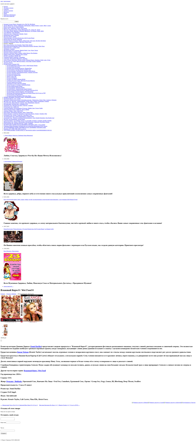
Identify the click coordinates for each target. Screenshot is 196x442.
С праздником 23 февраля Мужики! (13, 161)
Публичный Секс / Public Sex (11, 107)
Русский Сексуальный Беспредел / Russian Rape (19, 68)
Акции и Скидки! (8, 10)
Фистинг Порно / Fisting (10, 36)
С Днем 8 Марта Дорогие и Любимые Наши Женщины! (18, 135)
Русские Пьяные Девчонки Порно (15, 87)
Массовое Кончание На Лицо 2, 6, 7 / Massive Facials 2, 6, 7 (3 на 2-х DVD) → (59, 405)
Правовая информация (10, 14)
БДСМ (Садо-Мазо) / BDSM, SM (12, 56)
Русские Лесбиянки (12, 78)
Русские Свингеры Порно (13, 73)
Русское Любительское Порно (14, 86)
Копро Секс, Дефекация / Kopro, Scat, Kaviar (15, 28)
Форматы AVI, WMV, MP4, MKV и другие (15, 129)
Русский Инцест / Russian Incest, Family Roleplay (19, 89)
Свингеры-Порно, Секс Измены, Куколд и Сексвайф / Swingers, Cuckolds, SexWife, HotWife (27, 120)
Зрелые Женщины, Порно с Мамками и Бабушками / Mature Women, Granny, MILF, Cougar (27, 25)
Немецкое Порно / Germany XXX (12, 51)
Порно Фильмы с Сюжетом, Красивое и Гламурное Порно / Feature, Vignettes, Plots (25, 113)
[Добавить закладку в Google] (156, 402)
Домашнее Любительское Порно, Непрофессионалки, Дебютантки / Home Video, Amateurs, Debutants (30, 100)
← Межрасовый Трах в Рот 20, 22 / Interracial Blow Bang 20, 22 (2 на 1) (19, 405)
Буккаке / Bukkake (11, 294)
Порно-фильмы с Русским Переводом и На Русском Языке (19, 38)
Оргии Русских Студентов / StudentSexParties (18, 84)
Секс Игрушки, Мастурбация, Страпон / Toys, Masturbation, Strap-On (21, 102)
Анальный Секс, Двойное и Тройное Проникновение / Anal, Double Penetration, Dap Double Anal (29, 118)
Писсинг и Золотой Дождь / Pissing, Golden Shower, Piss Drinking (20, 53)
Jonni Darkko (36, 346)
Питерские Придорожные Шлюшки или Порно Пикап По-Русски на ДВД (26, 93)
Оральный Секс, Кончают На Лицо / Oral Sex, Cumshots (18, 105)
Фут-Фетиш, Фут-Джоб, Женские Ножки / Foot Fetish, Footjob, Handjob (22, 61)
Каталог (6, 6)
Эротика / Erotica (8, 62)
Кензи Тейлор (23, 352)
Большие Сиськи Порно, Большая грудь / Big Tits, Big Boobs (19, 24)
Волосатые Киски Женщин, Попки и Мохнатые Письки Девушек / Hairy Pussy (24, 46)
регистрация (7, 1)
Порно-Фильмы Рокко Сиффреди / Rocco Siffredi (16, 109)
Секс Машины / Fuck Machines (12, 32)
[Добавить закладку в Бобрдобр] (172, 402)
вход (2, 1)
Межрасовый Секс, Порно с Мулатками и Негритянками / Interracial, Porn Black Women (26, 122)
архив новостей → (8, 286)
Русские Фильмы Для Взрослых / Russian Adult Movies (21, 71)
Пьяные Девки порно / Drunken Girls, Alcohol (15, 54)
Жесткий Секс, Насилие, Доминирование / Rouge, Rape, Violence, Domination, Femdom (26, 101)
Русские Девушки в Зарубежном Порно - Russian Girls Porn (22, 72)
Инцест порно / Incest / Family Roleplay (14, 27)
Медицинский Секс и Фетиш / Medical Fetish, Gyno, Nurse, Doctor (21, 50)
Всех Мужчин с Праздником (11, 251)
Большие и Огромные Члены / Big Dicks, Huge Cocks (17, 42)
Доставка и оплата (8, 8)
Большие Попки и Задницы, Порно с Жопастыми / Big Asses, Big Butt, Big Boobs (25, 40)
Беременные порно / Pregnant (11, 35)
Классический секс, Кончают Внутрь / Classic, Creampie (18, 123)
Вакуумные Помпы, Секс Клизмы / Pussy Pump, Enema (18, 45)
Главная (3, 294)
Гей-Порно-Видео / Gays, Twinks (12, 98)
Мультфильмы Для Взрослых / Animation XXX (16, 104)
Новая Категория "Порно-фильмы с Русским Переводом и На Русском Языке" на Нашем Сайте (29, 229)
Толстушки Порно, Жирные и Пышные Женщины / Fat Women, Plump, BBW (24, 31)
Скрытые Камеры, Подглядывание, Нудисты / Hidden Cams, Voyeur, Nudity (23, 108)
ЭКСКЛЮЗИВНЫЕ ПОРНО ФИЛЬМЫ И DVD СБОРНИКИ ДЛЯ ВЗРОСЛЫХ (25, 127)
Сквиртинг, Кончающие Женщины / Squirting (15, 58)
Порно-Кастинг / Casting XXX (12, 47)
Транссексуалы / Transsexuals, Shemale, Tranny (15, 34)
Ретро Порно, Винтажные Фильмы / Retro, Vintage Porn (18, 112)
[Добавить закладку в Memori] (140, 402)
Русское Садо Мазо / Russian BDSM (16, 79)
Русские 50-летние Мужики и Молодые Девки (19, 95)
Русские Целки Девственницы (15, 94)
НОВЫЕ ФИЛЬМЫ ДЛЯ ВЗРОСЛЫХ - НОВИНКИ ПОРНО (20, 97)
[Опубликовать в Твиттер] (188, 402)
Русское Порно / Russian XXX (11, 64)
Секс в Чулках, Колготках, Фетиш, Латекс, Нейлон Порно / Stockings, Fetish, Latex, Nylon (27, 60)
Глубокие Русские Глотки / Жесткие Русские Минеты (21, 80)
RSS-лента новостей (9, 16)
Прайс (5, 13)
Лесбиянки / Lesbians (9, 49)
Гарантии (6, 9)
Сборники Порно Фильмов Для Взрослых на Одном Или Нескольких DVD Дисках (25, 126)
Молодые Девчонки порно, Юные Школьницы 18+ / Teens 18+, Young (22, 29)
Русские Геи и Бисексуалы (14, 75)
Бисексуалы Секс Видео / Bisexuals (13, 39)
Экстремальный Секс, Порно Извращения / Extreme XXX (19, 116)
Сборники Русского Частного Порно (16, 83)
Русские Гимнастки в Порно (14, 82)
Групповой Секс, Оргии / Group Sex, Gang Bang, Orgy (18, 115)
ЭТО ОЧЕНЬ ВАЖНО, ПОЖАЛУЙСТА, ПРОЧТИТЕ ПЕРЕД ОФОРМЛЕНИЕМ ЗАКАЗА (28, 130)
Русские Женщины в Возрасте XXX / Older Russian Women (22, 65)
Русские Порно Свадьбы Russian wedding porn (19, 69)
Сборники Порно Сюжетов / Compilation (14, 57)
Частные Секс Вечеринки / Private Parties (14, 119)
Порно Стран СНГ (11, 76)
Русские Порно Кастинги (13, 67)
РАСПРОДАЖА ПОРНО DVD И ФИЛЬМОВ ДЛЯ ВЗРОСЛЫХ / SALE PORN (24, 124)
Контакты (6, 12)
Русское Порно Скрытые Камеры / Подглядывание (20, 91)
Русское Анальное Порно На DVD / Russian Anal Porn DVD (22, 90)
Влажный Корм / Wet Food (35, 371)
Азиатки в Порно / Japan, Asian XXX (13, 111)
